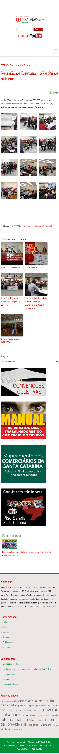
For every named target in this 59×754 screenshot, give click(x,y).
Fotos (26, 65)
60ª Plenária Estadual (34, 267)
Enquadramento (9, 674)
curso (30, 226)
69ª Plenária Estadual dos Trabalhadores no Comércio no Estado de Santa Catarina (36, 303)
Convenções (8, 679)
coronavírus (39, 720)
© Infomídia (37, 749)
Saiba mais (51, 606)
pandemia (33, 724)
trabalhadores (35, 701)
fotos (35, 226)
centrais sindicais (17, 729)
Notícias (6, 622)
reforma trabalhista (17, 719)
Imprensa (7, 647)
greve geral (40, 706)
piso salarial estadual (19, 710)
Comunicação (16, 65)
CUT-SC (37, 711)
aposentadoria (29, 715)
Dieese (46, 724)
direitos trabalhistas (7, 701)
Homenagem (51, 705)
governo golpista (26, 705)
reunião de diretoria (47, 226)
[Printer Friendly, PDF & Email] (53, 93)
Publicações (8, 642)
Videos (5, 632)
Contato (20, 749)
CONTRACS (20, 701)
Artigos (6, 637)
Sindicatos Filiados (11, 663)
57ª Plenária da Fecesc (10, 267)
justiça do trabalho (48, 715)
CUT (3, 710)
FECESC (4, 65)
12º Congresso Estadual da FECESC (11, 341)
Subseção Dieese (10, 684)
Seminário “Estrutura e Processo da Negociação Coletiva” (11, 301)
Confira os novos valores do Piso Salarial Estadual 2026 (27, 669)
